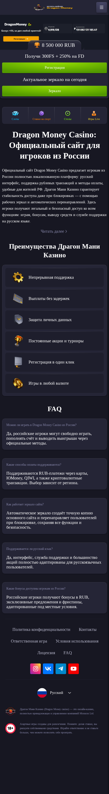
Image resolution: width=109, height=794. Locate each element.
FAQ (54, 684)
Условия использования (40, 673)
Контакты (29, 661)
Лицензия (84, 673)
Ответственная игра (69, 661)
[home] (54, 7)
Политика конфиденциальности (54, 649)
